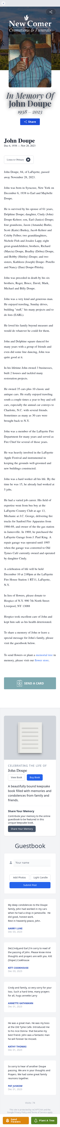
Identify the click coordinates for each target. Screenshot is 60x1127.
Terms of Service (39, 1112)
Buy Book (35, 777)
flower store (42, 660)
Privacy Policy (20, 1112)
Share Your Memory (22, 828)
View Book (16, 777)
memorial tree (44, 655)
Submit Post (30, 885)
